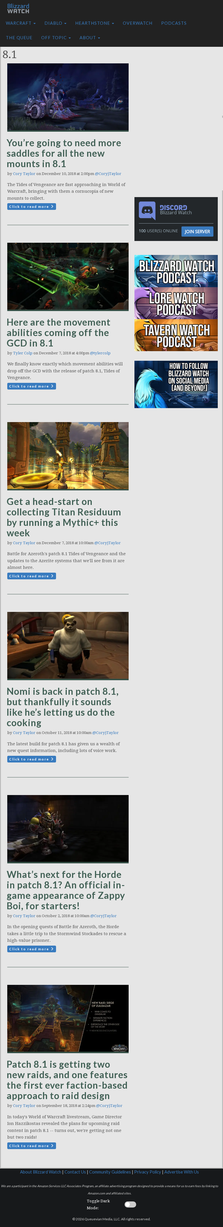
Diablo (54, 23)
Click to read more (29, 206)
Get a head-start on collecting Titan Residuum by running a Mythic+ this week (64, 517)
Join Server (197, 231)
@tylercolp (100, 353)
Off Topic (54, 37)
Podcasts (174, 23)
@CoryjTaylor (108, 174)
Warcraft (19, 23)
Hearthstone (93, 23)
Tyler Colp (23, 353)
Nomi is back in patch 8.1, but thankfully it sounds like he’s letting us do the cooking (63, 706)
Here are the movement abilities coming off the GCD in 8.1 (59, 332)
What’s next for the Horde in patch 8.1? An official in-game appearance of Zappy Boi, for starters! (66, 890)
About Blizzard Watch (40, 1171)
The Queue (19, 37)
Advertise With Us (181, 1171)
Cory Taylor (24, 174)
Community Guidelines (110, 1171)
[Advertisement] (180, 79)
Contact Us (75, 1171)
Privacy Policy (147, 1171)
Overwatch (137, 23)
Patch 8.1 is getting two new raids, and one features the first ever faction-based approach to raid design (67, 1079)
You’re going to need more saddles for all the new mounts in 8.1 (64, 153)
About (88, 37)
